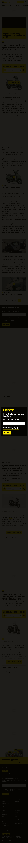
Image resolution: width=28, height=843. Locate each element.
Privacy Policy (9, 427)
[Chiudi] (25, 409)
